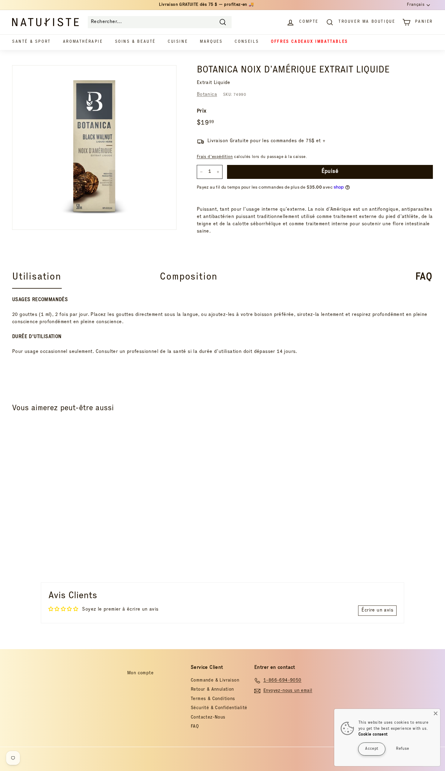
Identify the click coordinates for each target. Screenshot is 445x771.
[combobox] (160, 22)
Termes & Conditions (213, 699)
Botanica (207, 94)
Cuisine (178, 42)
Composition (188, 277)
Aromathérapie (83, 42)
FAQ (195, 726)
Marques (211, 42)
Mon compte (140, 673)
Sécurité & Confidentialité (219, 708)
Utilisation (36, 277)
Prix (201, 111)
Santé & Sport (31, 42)
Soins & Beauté (135, 42)
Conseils (247, 42)
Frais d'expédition (215, 157)
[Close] (436, 713)
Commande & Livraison (215, 680)
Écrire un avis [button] (377, 610)
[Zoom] (94, 147)
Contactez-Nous (208, 717)
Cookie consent (373, 735)
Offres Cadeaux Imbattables (309, 42)
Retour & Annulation (212, 689)
